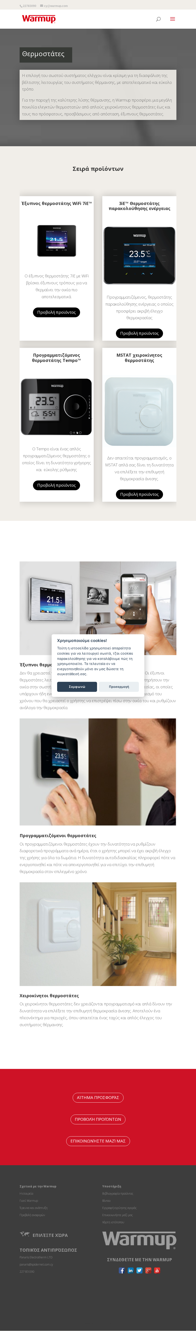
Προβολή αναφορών (32, 1215)
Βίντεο (106, 1201)
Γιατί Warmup (29, 1201)
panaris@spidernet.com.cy (36, 1264)
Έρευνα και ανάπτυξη (34, 1208)
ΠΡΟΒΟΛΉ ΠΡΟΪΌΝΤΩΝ (98, 1119)
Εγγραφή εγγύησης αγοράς (119, 1208)
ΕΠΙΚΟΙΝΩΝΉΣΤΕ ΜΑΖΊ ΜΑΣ (98, 1141)
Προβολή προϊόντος (56, 312)
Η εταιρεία (26, 1193)
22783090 (29, 6)
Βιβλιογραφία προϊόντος (117, 1193)
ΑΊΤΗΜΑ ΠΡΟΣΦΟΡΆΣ (98, 1097)
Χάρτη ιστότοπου (113, 1222)
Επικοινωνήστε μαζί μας (117, 1215)
